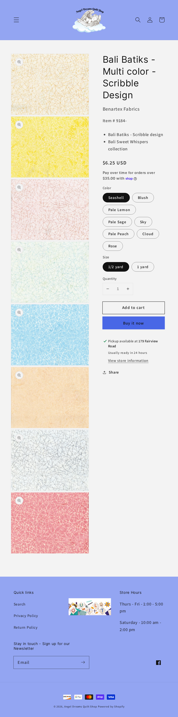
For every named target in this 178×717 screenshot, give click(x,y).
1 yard (143, 266)
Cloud (147, 233)
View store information (128, 360)
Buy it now (133, 323)
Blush (143, 197)
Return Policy (26, 627)
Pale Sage (117, 221)
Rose (112, 245)
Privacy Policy (26, 615)
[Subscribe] (83, 662)
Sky (143, 221)
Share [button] (114, 372)
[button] (16, 20)
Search (20, 604)
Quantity (110, 278)
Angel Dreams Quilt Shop (80, 706)
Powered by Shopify (111, 706)
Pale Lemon (119, 209)
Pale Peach (118, 233)
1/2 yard (116, 266)
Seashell (116, 197)
